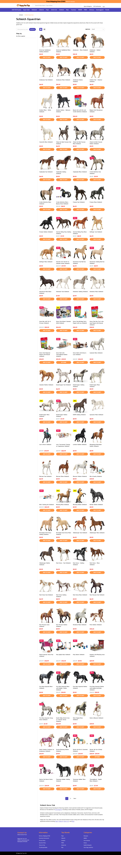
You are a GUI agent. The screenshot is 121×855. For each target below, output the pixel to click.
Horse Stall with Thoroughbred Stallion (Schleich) (61, 354)
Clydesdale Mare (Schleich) (80, 171)
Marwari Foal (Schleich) (45, 476)
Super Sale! (26, 9)
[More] (30, 10)
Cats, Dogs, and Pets (88, 847)
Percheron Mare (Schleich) (79, 624)
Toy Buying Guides (43, 847)
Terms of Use (42, 845)
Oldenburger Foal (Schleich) (80, 532)
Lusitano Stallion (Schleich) (80, 444)
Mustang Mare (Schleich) (62, 504)
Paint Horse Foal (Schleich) (46, 594)
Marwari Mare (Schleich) (62, 476)
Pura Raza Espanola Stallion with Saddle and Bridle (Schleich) (97, 688)
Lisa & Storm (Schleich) (45, 444)
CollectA (41, 9)
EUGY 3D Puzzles (16, 9)
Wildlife (85, 838)
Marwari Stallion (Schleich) (80, 476)
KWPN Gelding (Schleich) (79, 414)
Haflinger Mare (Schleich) (45, 261)
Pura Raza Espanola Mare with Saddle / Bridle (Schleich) (62, 688)
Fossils (107, 9)
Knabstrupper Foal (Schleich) (63, 384)
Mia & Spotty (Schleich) (96, 476)
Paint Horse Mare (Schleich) (80, 594)
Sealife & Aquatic (88, 845)
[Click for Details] (70, 1)
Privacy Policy (42, 840)
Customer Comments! (44, 838)
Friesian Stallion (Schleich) (46, 231)
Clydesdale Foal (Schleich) (46, 171)
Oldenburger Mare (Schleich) (97, 532)
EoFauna (91, 9)
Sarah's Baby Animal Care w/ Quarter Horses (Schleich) (62, 719)
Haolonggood (99, 9)
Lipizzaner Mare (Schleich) (96, 414)
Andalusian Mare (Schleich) (63, 79)
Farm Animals (87, 840)
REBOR (80, 9)
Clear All (32, 29)
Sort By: (87, 29)
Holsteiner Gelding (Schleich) (80, 291)
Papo (47, 9)
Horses (85, 842)
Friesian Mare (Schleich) (96, 202)
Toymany (73, 9)
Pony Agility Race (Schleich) (63, 654)
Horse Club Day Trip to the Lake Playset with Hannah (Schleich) (96, 323)
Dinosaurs (86, 836)
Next (75, 798)
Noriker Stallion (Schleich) (96, 504)
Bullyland (34, 9)
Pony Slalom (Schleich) (78, 654)
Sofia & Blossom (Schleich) (96, 718)
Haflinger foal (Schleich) (96, 231)
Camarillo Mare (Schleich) (46, 142)
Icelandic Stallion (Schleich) (46, 384)
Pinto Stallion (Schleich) (96, 624)
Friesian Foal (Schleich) (79, 202)
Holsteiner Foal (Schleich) (62, 291)
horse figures (58, 809)
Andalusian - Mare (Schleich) (80, 50)
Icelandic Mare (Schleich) (96, 352)
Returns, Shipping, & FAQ (44, 836)
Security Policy (42, 842)
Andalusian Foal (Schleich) (46, 79)
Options (63, 362)
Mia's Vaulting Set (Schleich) (46, 504)
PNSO (85, 9)
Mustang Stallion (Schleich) (80, 504)
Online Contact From (22, 834)
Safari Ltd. (54, 9)
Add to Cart (47, 57)
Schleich (61, 9)
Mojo (67, 9)
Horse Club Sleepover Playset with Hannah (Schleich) (44, 354)
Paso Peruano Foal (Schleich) (97, 594)
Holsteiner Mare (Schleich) (96, 291)
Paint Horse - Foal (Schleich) (63, 563)
